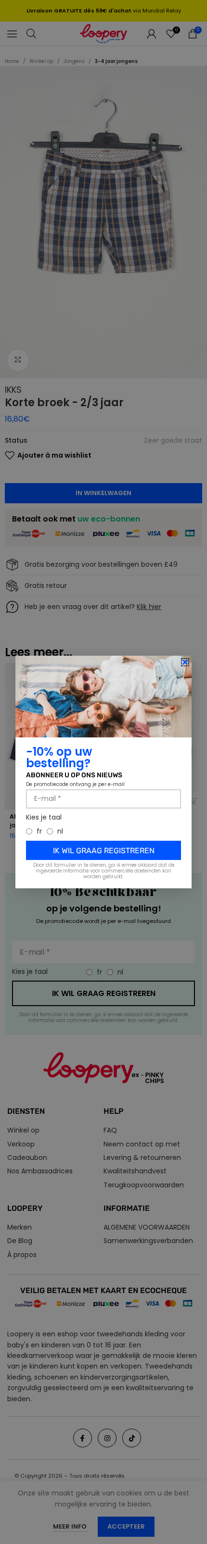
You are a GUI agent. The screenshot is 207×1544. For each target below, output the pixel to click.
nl (60, 831)
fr (39, 831)
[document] (103, 772)
